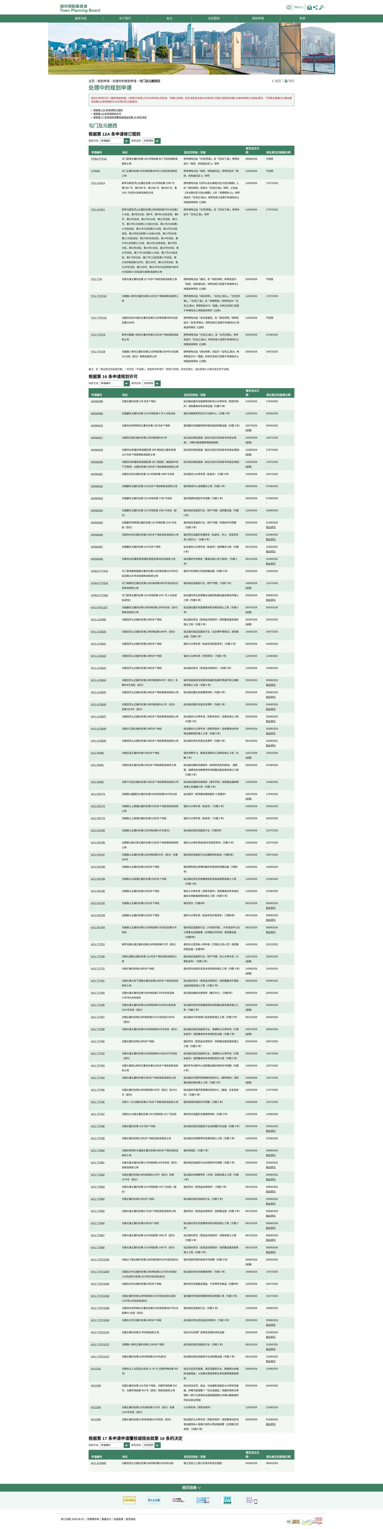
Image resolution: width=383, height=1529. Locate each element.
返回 (278, 81)
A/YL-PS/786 (98, 842)
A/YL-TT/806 (98, 1223)
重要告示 (106, 1519)
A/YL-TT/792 (98, 1053)
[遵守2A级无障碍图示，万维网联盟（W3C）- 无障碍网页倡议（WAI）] (293, 1521)
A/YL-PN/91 (97, 765)
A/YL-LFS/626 (98, 704)
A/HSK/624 (97, 510)
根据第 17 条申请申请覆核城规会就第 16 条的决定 (120, 117)
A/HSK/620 (97, 462)
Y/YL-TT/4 (96, 279)
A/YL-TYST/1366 (100, 1296)
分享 (315, 7)
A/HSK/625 (97, 522)
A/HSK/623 (97, 498)
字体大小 (298, 7)
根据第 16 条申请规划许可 (107, 114)
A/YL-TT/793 (98, 1065)
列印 (291, 81)
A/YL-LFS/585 (98, 1463)
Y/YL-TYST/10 (99, 296)
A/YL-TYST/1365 (100, 1284)
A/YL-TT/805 (98, 1211)
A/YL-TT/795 (98, 1090)
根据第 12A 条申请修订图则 (108, 110)
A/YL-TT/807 (98, 1235)
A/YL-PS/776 (98, 818)
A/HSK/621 (97, 474)
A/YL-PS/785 (98, 830)
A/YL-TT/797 (98, 1114)
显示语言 (288, 7)
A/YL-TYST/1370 (100, 1332)
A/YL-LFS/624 (98, 680)
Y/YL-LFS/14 (98, 209)
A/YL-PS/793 (98, 915)
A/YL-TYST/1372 (100, 1344)
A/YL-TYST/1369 (100, 1320)
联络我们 (309, 7)
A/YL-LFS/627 (98, 716)
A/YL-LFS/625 (98, 692)
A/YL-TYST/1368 (100, 1308)
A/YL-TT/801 (98, 1162)
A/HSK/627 (97, 547)
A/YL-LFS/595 (98, 619)
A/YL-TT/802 (98, 1175)
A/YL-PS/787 (98, 854)
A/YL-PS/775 (98, 806)
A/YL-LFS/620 (98, 631)
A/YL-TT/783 (98, 993)
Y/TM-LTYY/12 (99, 159)
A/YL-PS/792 (98, 903)
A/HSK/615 (97, 425)
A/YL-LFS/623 (98, 668)
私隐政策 (118, 1519)
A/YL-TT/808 (98, 1247)
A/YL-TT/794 (98, 1078)
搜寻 (321, 7)
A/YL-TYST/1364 (100, 1271)
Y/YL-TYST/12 (99, 318)
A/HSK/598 (97, 401)
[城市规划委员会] (81, 9)
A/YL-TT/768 (98, 956)
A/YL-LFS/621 (98, 644)
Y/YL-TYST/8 (98, 334)
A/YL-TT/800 (98, 1150)
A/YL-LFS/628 (98, 728)
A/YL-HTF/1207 (99, 607)
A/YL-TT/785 (98, 1005)
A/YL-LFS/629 (98, 741)
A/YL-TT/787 (98, 1017)
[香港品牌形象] (311, 1521)
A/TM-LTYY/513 (99, 571)
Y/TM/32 (95, 171)
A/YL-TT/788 (98, 1029)
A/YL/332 (96, 1368)
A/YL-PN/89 (97, 753)
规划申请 (104, 81)
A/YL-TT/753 (98, 944)
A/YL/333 (96, 1385)
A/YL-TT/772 (98, 968)
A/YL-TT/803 (98, 1187)
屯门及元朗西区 (149, 81)
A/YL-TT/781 (98, 981)
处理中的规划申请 (124, 81)
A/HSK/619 (97, 450)
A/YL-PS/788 (98, 867)
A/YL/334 (96, 1407)
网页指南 (190, 1488)
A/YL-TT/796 (98, 1102)
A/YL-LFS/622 (98, 656)
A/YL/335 (96, 1419)
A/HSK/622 (97, 486)
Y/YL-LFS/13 (98, 183)
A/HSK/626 (97, 534)
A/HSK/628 (97, 559)
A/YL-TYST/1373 (100, 1356)
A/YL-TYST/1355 (100, 1259)
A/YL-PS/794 (98, 927)
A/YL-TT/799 (98, 1138)
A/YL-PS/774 (98, 794)
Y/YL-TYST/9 (98, 351)
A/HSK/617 (97, 437)
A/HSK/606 (97, 413)
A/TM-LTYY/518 (99, 583)
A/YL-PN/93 (97, 782)
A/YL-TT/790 (98, 1041)
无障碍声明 (93, 1519)
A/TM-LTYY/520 (99, 595)
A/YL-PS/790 (98, 891)
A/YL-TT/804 (98, 1199)
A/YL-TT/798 (98, 1126)
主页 (92, 81)
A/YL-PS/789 (98, 879)
